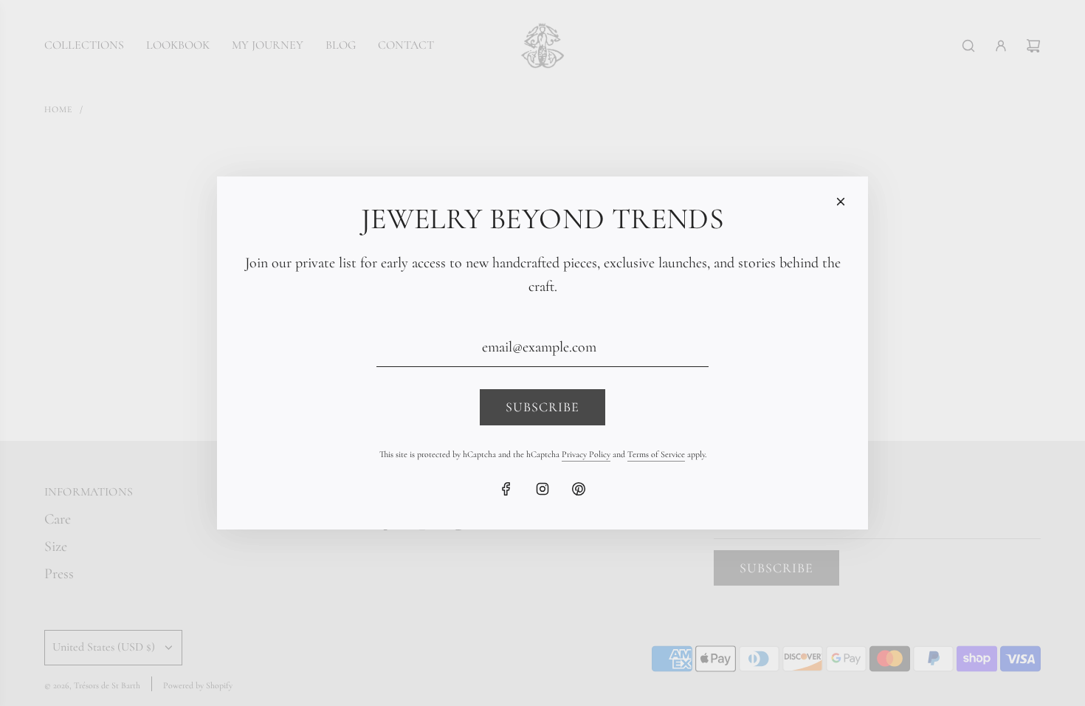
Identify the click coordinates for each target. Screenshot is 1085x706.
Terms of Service (656, 454)
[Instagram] (542, 489)
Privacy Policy (586, 454)
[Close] (840, 201)
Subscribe (542, 407)
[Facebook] (506, 489)
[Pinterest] (578, 489)
